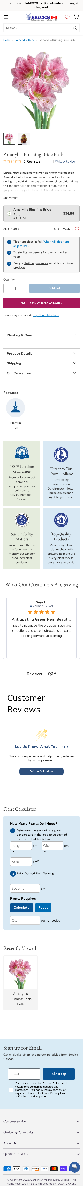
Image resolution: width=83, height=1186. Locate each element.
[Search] (75, 27)
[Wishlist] (66, 17)
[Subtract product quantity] (7, 288)
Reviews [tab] (34, 673)
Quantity (9, 279)
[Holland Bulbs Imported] (61, 454)
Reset (43, 907)
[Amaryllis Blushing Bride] (41, 87)
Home (6, 40)
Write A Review (41, 771)
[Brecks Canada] (41, 16)
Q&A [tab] (52, 673)
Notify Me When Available (41, 303)
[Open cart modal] (76, 17)
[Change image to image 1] (9, 139)
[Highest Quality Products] (61, 520)
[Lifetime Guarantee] (22, 452)
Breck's (65, 1180)
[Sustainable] (22, 520)
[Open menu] (5, 17)
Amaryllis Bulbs (25, 40)
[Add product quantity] (23, 288)
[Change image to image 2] (24, 139)
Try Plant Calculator (46, 315)
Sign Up (59, 1074)
